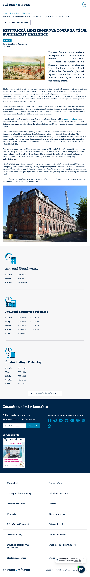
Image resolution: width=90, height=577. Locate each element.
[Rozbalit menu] (84, 4)
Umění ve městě (57, 534)
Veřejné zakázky (16, 503)
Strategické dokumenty (19, 493)
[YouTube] (61, 420)
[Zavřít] (83, 558)
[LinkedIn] (72, 420)
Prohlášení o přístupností (62, 545)
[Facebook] (49, 420)
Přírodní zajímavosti (18, 524)
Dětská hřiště (56, 524)
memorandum (70, 119)
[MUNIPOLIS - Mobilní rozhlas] (66, 420)
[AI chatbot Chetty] (81, 569)
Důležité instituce (58, 493)
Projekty (11, 514)
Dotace (52, 503)
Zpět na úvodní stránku (17, 22)
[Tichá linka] (78, 420)
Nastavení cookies (16, 558)
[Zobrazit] (83, 420)
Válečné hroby (14, 534)
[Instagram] (55, 420)
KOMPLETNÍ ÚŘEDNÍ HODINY (45, 393)
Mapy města (55, 483)
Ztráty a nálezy (57, 514)
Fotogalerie (13, 483)
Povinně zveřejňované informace (18, 546)
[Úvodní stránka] (16, 4)
